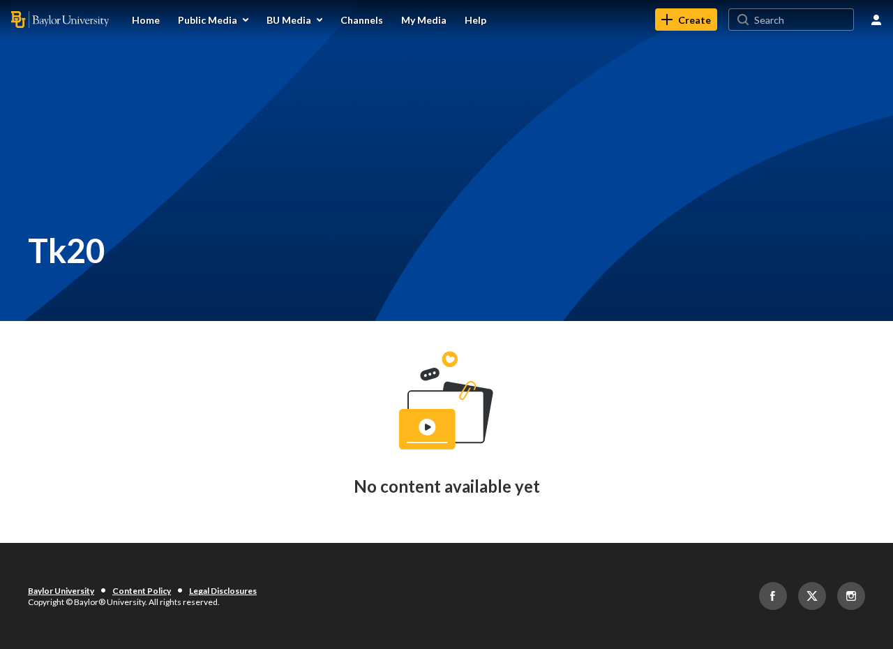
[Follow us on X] (812, 596)
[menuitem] (145, 19)
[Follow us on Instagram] (851, 596)
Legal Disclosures (223, 590)
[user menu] (876, 19)
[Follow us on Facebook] (773, 596)
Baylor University (61, 590)
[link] (686, 19)
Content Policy (141, 590)
